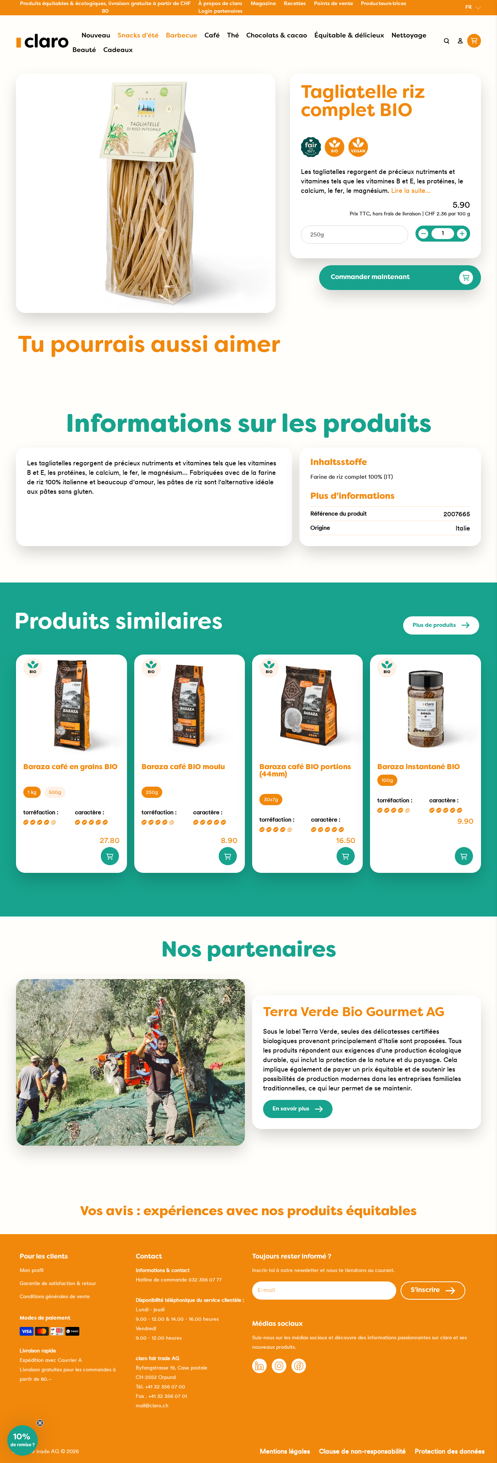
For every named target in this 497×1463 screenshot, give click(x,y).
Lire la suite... (411, 190)
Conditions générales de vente (55, 1296)
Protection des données (450, 1451)
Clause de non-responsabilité (362, 1451)
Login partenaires (220, 11)
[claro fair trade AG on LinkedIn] (259, 1371)
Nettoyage (408, 36)
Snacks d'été (138, 36)
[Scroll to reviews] (385, 126)
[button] (22, 1440)
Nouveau (95, 36)
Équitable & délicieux (349, 36)
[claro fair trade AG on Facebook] (298, 1371)
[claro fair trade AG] (42, 41)
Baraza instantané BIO (418, 767)
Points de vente (333, 3)
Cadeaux (118, 50)
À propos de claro (220, 3)
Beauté (84, 50)
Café (212, 36)
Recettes (295, 3)
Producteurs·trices (383, 3)
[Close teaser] (40, 1423)
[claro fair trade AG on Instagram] (279, 1371)
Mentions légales (285, 1451)
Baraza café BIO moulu (183, 767)
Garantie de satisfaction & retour (58, 1283)
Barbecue (181, 36)
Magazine (263, 3)
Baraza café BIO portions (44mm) (305, 771)
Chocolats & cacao (276, 36)
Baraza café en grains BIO (70, 767)
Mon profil (31, 1270)
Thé (233, 36)
